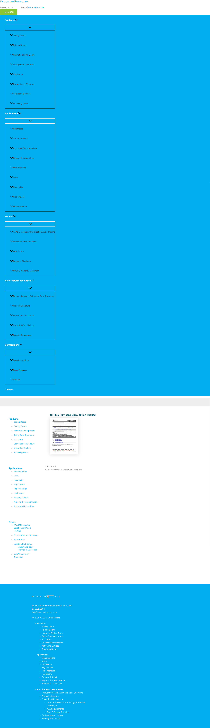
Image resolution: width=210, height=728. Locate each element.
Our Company (12, 345)
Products (10, 20)
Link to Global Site (36, 7)
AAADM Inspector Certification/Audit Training (34, 232)
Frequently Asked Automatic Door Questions (33, 296)
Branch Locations (21, 360)
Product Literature (21, 306)
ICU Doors (18, 74)
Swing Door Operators (23, 64)
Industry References (22, 335)
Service (9, 216)
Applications (11, 113)
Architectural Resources (18, 280)
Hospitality (18, 187)
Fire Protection (20, 206)
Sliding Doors (19, 35)
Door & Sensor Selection (58, 712)
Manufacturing (19, 167)
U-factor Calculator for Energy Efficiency (66, 702)
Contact (9, 389)
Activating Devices (21, 94)
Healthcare (18, 129)
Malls (15, 177)
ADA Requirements (55, 709)
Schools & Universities (23, 158)
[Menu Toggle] (30, 27)
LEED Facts (52, 705)
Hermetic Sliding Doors (24, 55)
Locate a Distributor (22, 261)
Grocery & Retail (20, 138)
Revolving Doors (20, 103)
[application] (16, 20)
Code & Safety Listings (23, 325)
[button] (9, 12)
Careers (16, 379)
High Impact (18, 197)
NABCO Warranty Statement (26, 271)
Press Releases (20, 370)
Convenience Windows (23, 84)
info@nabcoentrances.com (44, 612)
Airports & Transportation (25, 148)
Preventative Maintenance (25, 241)
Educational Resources (23, 315)
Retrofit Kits (18, 251)
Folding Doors (19, 45)
